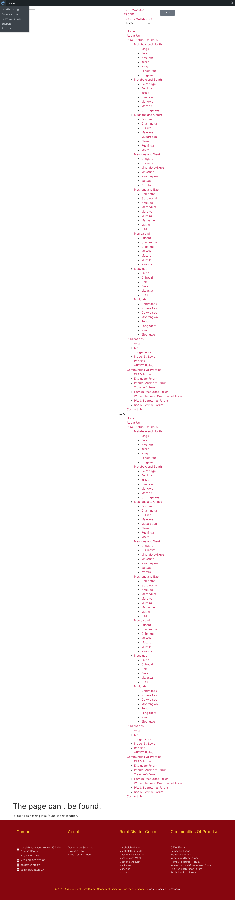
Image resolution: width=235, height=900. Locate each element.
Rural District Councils (142, 40)
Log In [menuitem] (11, 2)
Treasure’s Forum (145, 387)
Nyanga (146, 264)
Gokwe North (150, 308)
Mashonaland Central (148, 115)
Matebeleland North (148, 44)
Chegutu (147, 159)
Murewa (146, 211)
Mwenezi (147, 290)
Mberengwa (149, 317)
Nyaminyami (149, 176)
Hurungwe (148, 163)
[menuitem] (3, 3)
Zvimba (146, 185)
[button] (176, 414)
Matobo (146, 106)
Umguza (147, 75)
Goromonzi (149, 198)
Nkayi (145, 66)
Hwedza (147, 202)
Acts (137, 343)
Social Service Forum (148, 405)
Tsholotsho (149, 71)
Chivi (144, 282)
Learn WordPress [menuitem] (11, 18)
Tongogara (148, 326)
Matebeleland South (148, 79)
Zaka (144, 286)
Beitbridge (148, 84)
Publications (135, 339)
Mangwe (147, 101)
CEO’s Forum (143, 374)
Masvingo (140, 268)
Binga (145, 49)
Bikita (145, 273)
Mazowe (147, 132)
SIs (136, 348)
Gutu (144, 295)
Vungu (145, 330)
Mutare (146, 255)
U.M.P (145, 229)
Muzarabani (149, 137)
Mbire (145, 150)
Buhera (146, 238)
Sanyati (146, 180)
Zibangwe (148, 334)
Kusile (145, 62)
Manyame (148, 220)
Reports (139, 361)
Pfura (145, 141)
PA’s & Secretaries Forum (151, 400)
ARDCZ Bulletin (144, 365)
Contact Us (134, 409)
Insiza (145, 93)
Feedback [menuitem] (7, 28)
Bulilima (146, 88)
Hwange (147, 57)
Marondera (148, 207)
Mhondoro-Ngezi (153, 167)
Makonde (147, 172)
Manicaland (142, 233)
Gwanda (147, 97)
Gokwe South (150, 312)
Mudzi (145, 224)
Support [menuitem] (6, 23)
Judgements (142, 352)
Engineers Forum (145, 378)
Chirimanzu (149, 304)
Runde (145, 321)
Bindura (146, 119)
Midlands (140, 299)
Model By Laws (144, 356)
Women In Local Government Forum (159, 396)
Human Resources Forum (151, 392)
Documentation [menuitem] (10, 14)
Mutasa (146, 260)
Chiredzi (147, 277)
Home (131, 31)
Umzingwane (150, 110)
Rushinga (147, 145)
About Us (133, 35)
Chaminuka (149, 123)
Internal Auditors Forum (150, 383)
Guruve (146, 128)
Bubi (144, 53)
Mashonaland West (147, 154)
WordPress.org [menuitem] (10, 9)
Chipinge (147, 246)
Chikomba (148, 194)
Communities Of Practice (144, 370)
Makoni (146, 251)
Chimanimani (150, 242)
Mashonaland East (146, 189)
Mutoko (146, 216)
